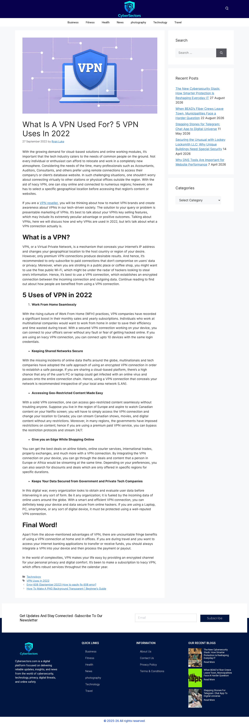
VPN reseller (49, 203)
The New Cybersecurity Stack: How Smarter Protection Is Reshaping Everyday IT (198, 93)
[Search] (221, 53)
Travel (178, 22)
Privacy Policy (148, 664)
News (120, 22)
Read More (209, 662)
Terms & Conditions (152, 671)
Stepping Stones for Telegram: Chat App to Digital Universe (215, 693)
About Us (145, 651)
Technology (160, 22)
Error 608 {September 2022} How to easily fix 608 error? (61, 584)
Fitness (90, 22)
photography (138, 22)
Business (73, 22)
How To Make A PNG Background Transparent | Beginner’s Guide (66, 588)
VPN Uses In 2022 (38, 580)
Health (106, 22)
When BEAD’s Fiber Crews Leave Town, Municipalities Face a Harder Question (199, 113)
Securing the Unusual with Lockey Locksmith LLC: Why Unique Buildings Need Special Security (200, 144)
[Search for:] (196, 53)
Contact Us (147, 658)
